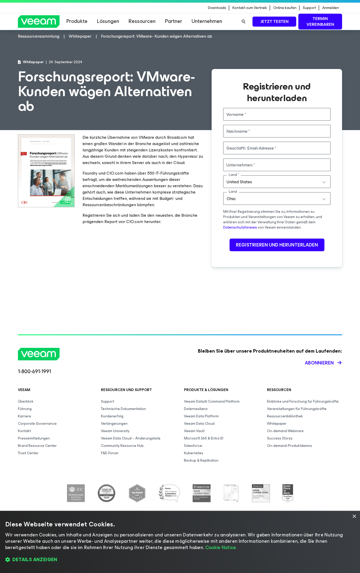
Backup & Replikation (201, 460)
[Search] (243, 21)
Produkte (76, 21)
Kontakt (24, 431)
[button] (180, 560)
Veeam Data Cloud (199, 424)
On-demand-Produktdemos (289, 446)
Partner (173, 21)
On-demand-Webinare (285, 431)
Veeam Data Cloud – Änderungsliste (130, 438)
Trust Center (28, 453)
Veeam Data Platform (201, 416)
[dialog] (180, 542)
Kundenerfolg (112, 416)
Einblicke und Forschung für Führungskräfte (303, 401)
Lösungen (108, 21)
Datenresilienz (196, 409)
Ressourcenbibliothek (285, 416)
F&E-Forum (109, 453)
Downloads (217, 8)
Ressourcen (142, 21)
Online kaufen (284, 8)
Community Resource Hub (122, 446)
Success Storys (280, 438)
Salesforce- (193, 446)
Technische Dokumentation (123, 409)
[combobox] (276, 181)
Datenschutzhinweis (240, 227)
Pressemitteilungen (34, 438)
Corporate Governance (37, 424)
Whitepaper (276, 424)
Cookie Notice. (221, 547)
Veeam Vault (194, 431)
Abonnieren (319, 363)
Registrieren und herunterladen (277, 245)
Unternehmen (207, 21)
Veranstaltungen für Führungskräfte (297, 409)
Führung (25, 409)
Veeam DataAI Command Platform (212, 401)
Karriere (24, 416)
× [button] (354, 516)
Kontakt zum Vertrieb (249, 8)
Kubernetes (193, 453)
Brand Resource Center (37, 446)
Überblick (25, 401)
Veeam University (115, 431)
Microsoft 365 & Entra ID (203, 438)
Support (309, 8)
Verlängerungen (114, 424)
